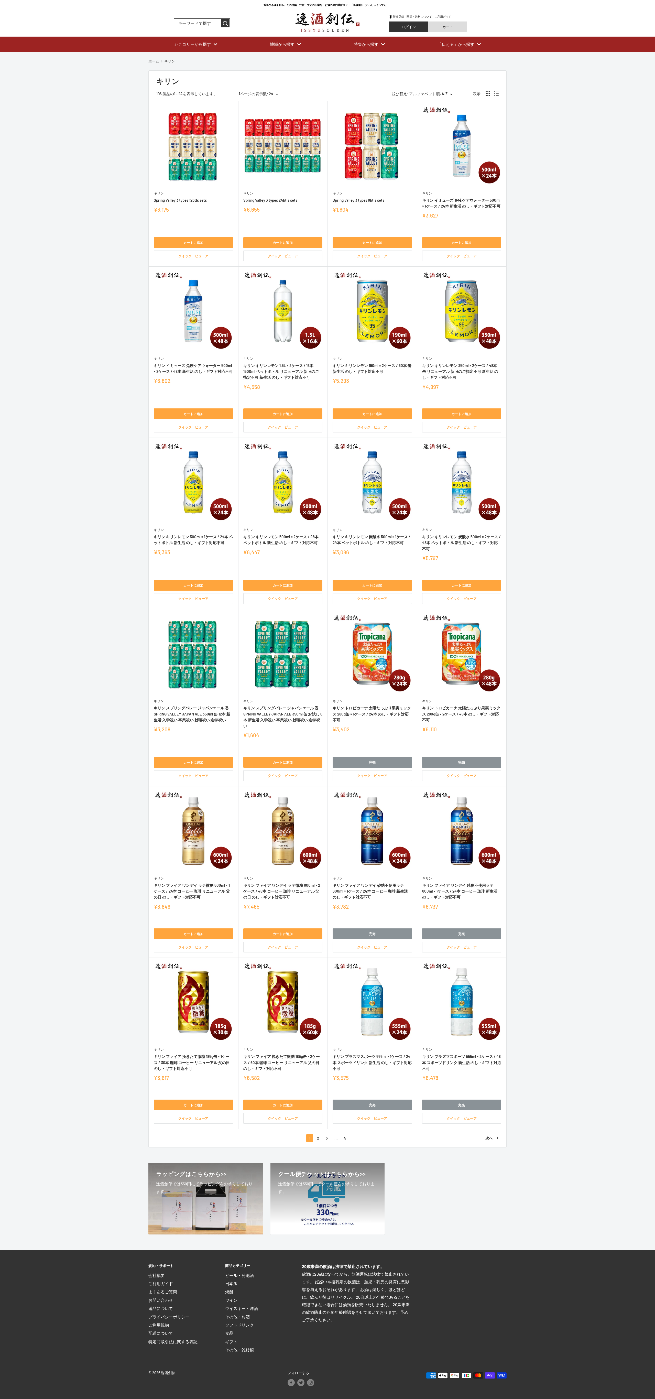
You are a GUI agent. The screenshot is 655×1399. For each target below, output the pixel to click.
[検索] (225, 23)
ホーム (153, 61)
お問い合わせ (160, 1300)
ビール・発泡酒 (239, 1275)
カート (447, 27)
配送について (160, 1333)
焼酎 (229, 1291)
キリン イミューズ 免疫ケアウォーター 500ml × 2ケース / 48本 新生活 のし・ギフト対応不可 (193, 368)
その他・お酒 (237, 1316)
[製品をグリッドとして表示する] (488, 93)
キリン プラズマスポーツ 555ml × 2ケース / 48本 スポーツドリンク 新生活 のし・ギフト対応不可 (461, 1062)
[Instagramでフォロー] (310, 1382)
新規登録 (398, 16)
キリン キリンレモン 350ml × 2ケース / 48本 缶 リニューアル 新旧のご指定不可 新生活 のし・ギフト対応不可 (460, 371)
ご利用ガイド (442, 16)
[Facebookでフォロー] (291, 1382)
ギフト (231, 1341)
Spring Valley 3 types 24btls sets (270, 200)
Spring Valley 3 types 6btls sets (358, 200)
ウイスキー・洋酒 (241, 1308)
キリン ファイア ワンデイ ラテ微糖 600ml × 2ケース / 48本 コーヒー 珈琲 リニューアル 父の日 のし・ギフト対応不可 (281, 891)
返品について (160, 1308)
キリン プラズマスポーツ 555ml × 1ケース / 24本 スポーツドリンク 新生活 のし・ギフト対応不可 (372, 1062)
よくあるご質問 (162, 1291)
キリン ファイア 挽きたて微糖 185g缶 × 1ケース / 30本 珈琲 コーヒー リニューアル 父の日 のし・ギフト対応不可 (192, 1062)
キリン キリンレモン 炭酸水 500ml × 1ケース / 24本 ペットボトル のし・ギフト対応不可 (371, 539)
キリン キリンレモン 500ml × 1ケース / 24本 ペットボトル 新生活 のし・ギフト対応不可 (193, 539)
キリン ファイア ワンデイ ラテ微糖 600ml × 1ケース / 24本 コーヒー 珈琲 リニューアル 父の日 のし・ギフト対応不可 (192, 891)
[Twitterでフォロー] (300, 1382)
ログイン (408, 27)
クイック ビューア (193, 256)
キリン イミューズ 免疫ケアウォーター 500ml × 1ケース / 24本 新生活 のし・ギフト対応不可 (461, 203)
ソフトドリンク (239, 1324)
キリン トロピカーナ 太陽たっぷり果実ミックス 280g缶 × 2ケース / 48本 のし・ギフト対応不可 (461, 714)
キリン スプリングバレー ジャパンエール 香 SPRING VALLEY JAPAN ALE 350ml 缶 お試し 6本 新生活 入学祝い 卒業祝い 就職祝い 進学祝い (282, 717)
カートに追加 (193, 243)
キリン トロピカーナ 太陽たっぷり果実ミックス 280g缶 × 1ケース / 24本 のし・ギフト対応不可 (372, 714)
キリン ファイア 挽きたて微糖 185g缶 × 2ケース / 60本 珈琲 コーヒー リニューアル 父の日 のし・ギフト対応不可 (281, 1062)
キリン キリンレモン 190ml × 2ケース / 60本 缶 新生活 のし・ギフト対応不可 (372, 368)
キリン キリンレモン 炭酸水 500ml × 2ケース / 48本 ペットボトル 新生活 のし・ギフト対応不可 (461, 542)
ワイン (231, 1300)
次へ (489, 1138)
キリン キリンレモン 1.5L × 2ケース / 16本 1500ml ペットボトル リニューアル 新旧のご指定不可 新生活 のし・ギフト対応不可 (281, 371)
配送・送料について (419, 16)
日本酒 (231, 1283)
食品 (229, 1333)
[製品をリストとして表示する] (496, 93)
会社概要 (156, 1275)
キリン (159, 193)
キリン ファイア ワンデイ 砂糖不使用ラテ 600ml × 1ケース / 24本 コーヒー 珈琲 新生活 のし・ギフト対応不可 (370, 891)
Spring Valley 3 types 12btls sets (180, 200)
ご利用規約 (158, 1324)
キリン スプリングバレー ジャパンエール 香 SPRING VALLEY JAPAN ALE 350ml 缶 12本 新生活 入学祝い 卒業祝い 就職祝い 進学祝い (192, 714)
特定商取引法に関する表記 (173, 1341)
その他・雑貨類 (239, 1349)
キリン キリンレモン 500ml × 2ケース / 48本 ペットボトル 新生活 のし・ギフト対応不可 (281, 539)
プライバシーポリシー (168, 1316)
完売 (372, 762)
